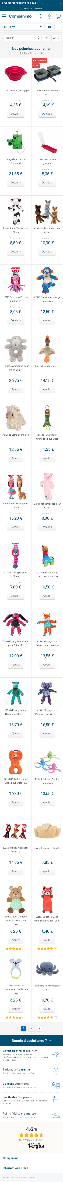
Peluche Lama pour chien (15, 434)
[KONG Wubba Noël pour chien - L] (15, 830)
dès (19, 3)
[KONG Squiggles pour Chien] (15, 555)
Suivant (39, 1028)
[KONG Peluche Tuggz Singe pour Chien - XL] (15, 762)
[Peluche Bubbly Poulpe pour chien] (47, 762)
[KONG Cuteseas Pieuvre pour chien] (15, 280)
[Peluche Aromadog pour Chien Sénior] (15, 349)
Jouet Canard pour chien (47, 366)
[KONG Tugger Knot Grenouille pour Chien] (47, 418)
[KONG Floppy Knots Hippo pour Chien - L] (15, 693)
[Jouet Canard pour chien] (47, 349)
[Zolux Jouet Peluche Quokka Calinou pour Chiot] (15, 899)
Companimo (11, 1158)
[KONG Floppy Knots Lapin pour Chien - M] (15, 624)
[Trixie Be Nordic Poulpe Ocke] (47, 968)
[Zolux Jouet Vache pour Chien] (15, 211)
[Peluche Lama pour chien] (15, 417)
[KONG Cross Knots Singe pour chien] (47, 280)
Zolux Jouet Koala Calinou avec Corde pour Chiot (16, 989)
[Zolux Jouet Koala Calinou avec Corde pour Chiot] (15, 968)
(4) (55, 1017)
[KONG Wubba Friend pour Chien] (47, 211)
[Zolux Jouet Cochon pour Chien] (47, 486)
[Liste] (58, 27)
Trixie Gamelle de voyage (15, 90)
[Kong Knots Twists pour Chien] (15, 486)
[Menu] (4, 16)
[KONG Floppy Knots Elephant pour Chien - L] (47, 693)
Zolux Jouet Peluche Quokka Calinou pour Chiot (16, 920)
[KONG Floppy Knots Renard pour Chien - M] (47, 624)
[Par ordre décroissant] (46, 38)
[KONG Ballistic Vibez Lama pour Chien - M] (47, 555)
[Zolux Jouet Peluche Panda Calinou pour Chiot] (47, 899)
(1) (24, 948)
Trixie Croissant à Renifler (47, 848)
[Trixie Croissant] (47, 831)
